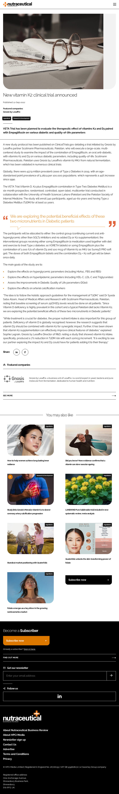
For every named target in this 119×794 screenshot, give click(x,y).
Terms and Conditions (16, 754)
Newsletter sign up (14, 739)
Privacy (7, 758)
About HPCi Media (14, 734)
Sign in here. (29, 649)
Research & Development (21, 118)
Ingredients (6, 118)
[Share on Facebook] (25, 352)
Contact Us (9, 744)
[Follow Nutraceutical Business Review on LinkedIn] (59, 697)
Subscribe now (77, 579)
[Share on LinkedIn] (16, 352)
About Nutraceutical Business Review (25, 730)
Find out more (10, 658)
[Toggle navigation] (114, 4)
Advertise (9, 749)
